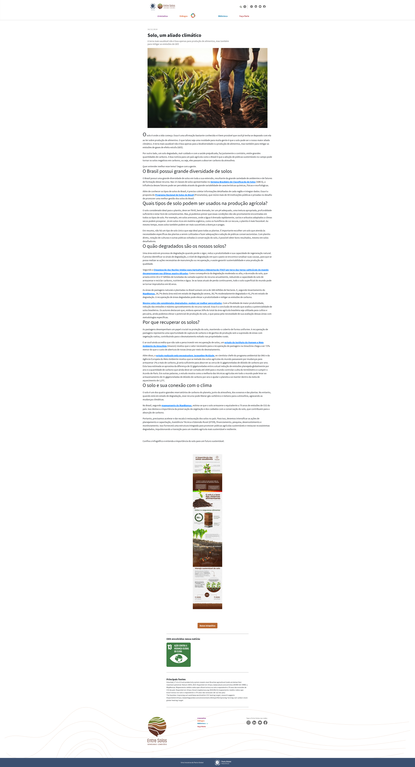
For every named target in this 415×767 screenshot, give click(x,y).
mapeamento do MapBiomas (177, 405)
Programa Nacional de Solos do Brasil (174, 194)
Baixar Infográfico (207, 625)
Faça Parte (244, 16)
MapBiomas (149, 293)
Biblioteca (222, 16)
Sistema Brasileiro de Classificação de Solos (233, 181)
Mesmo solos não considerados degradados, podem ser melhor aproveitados (182, 303)
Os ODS (203, 16)
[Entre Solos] (162, 6)
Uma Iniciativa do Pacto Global (192, 762)
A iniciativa (163, 16)
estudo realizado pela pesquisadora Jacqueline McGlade (185, 355)
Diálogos (184, 16)
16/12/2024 (152, 29)
